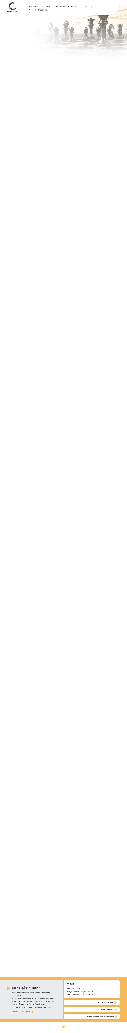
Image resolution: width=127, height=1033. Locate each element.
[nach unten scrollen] (63, 1027)
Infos (55, 6)
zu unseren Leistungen (106, 1002)
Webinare (88, 6)
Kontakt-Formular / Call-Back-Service (100, 1016)
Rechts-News (46, 6)
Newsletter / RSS (75, 6)
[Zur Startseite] (12, 7)
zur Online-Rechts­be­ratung (104, 1009)
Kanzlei (63, 6)
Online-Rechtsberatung (38, 10)
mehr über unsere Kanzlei (21, 1012)
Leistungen (33, 6)
